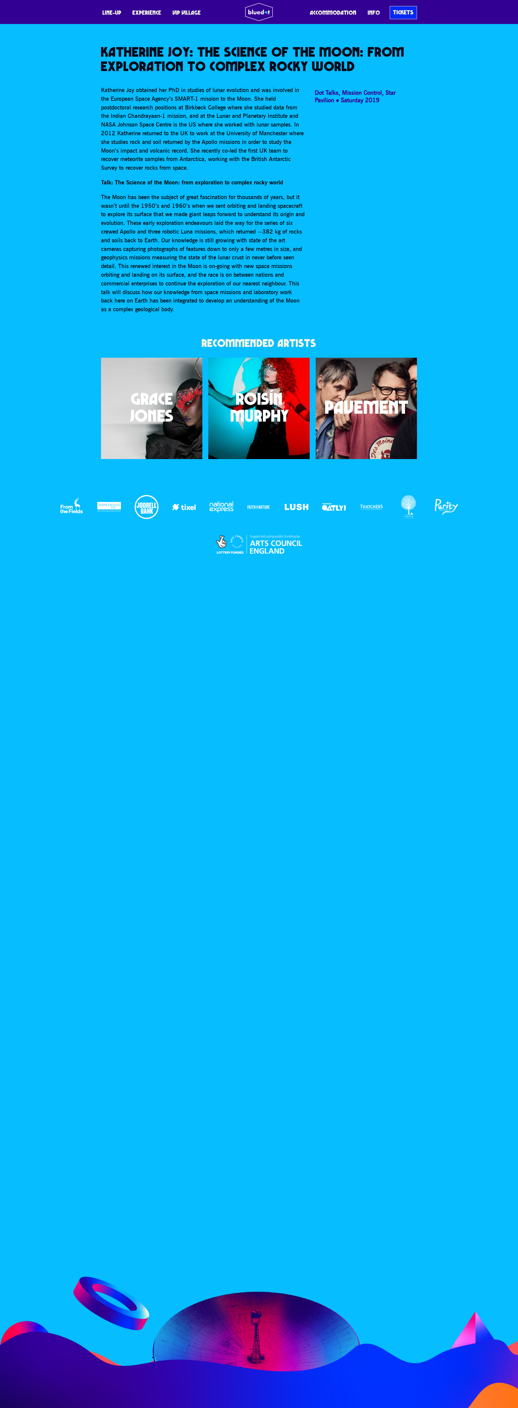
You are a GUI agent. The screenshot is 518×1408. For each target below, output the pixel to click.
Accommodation (333, 13)
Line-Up (112, 13)
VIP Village (187, 13)
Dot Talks (326, 92)
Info (374, 13)
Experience (146, 13)
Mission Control (362, 92)
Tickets (403, 12)
